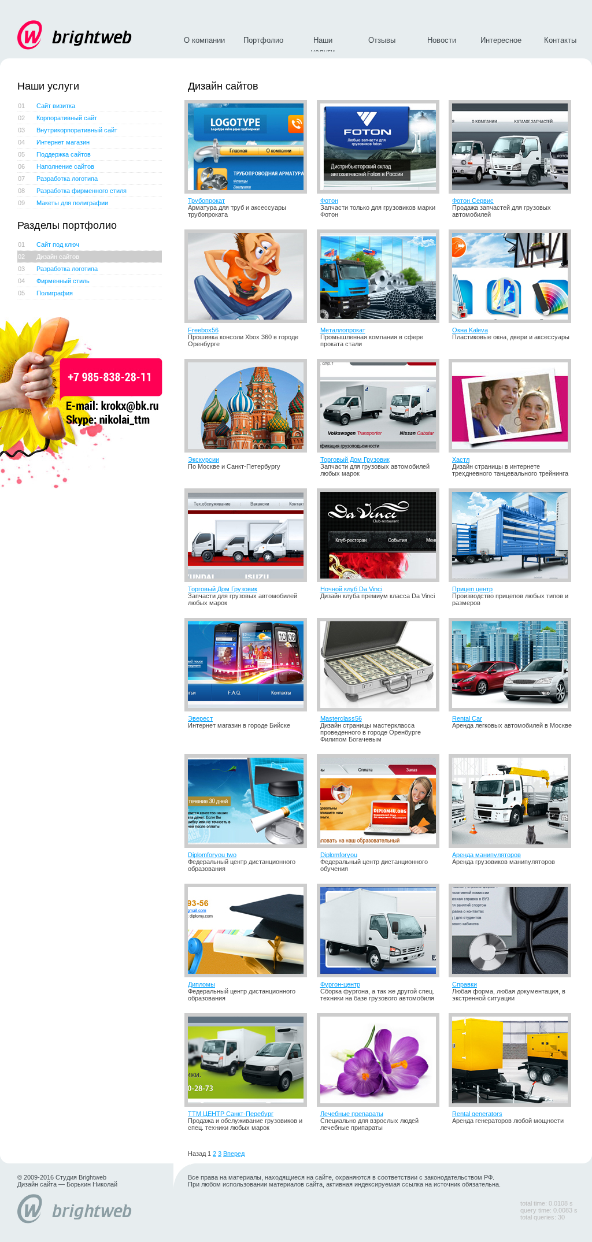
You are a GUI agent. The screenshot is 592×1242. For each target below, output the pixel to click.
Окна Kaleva (470, 330)
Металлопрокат (342, 330)
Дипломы (201, 984)
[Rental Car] (513, 664)
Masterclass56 (341, 718)
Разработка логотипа (58, 178)
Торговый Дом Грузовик (355, 459)
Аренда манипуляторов (486, 854)
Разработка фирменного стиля (72, 190)
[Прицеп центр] (513, 535)
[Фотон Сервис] (513, 147)
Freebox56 (203, 330)
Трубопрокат (206, 200)
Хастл (460, 459)
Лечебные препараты (351, 1113)
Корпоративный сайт (57, 117)
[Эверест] (249, 664)
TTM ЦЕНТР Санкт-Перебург (230, 1113)
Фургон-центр (340, 984)
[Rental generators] (513, 1060)
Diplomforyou (338, 854)
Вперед (234, 1153)
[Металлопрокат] (381, 276)
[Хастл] (513, 406)
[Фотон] (381, 147)
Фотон (329, 200)
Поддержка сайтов (54, 154)
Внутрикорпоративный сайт (67, 130)
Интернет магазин (54, 142)
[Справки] (513, 930)
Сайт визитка (46, 105)
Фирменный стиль (54, 280)
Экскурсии (203, 459)
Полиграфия (45, 293)
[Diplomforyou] (381, 801)
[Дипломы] (249, 930)
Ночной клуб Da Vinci (351, 588)
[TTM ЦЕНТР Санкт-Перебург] (249, 1060)
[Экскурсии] (249, 406)
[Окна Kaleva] (513, 276)
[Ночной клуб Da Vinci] (381, 535)
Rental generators (477, 1113)
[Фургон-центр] (381, 930)
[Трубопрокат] (249, 147)
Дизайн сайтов (48, 256)
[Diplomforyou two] (249, 801)
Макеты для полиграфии (63, 202)
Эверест (200, 718)
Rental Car (467, 718)
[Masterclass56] (381, 664)
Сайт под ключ (48, 244)
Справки (464, 984)
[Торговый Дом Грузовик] (381, 406)
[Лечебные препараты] (381, 1060)
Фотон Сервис (473, 200)
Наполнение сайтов (56, 166)
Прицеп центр (472, 588)
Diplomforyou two (212, 854)
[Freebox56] (249, 276)
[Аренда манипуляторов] (513, 801)
